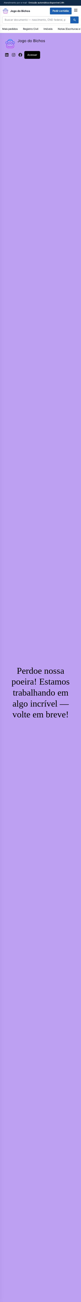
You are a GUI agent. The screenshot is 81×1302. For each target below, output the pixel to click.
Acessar (32, 54)
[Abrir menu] (76, 11)
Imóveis (48, 28)
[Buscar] (74, 20)
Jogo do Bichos (31, 41)
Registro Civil (30, 28)
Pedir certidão (61, 10)
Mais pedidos (10, 28)
